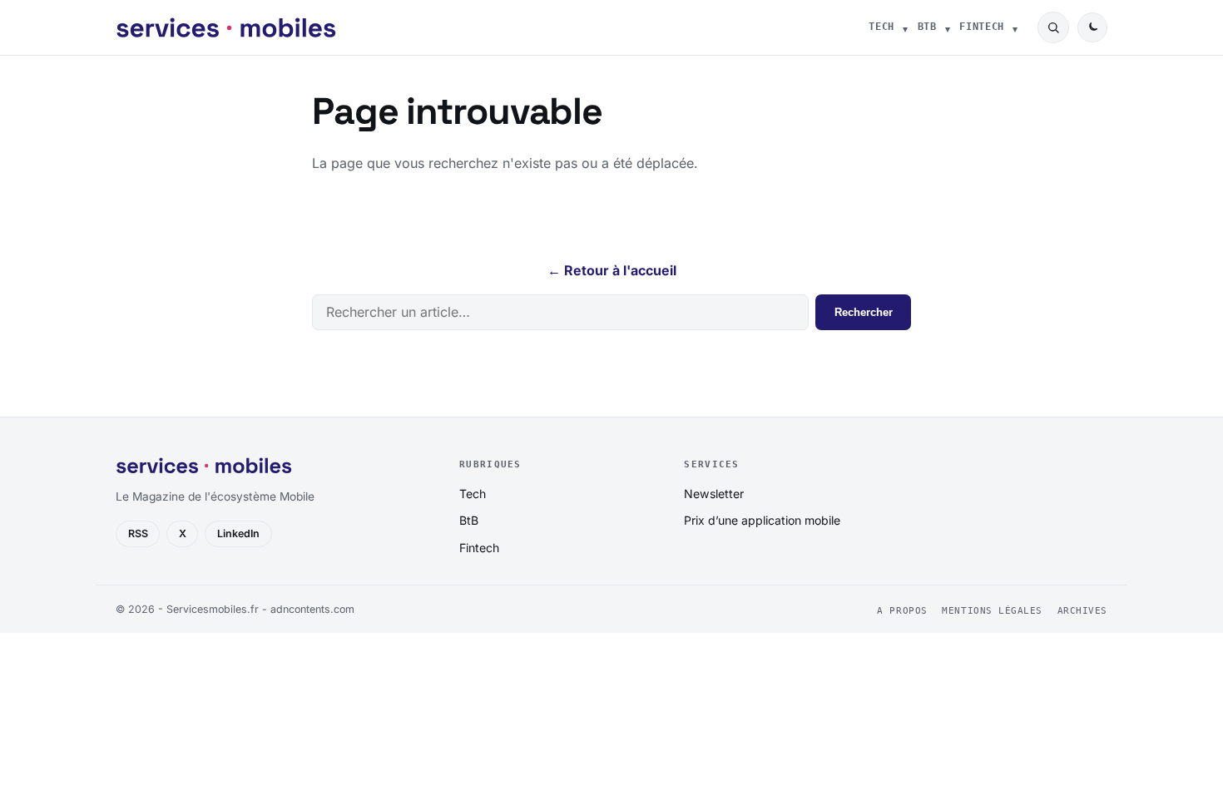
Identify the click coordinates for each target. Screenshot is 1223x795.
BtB (927, 26)
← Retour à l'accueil (611, 270)
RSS (138, 533)
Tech (881, 26)
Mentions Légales (992, 610)
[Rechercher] (1053, 27)
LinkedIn (238, 533)
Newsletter (714, 493)
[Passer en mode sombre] (1092, 27)
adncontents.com (312, 609)
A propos (902, 610)
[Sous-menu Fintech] (1015, 27)
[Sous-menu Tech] (905, 27)
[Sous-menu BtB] (947, 27)
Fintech (981, 26)
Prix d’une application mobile (762, 520)
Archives (1082, 610)
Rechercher (863, 312)
